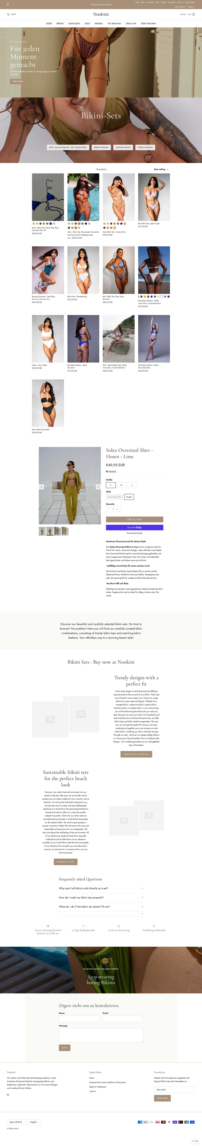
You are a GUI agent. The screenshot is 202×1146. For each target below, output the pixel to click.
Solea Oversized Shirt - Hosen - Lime (129, 454)
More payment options (134, 534)
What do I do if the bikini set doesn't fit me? (84, 907)
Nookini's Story (65, 862)
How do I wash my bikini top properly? (81, 898)
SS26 (148, 2)
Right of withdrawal (97, 1087)
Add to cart (134, 520)
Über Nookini (168, 7)
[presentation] (140, 297)
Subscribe (162, 1099)
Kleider (175, 2)
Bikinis (154, 2)
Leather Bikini (123, 148)
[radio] (33, 224)
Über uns (192, 2)
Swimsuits (162, 2)
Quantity (110, 504)
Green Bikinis (101, 148)
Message (63, 1026)
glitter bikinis (153, 735)
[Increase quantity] (118, 509)
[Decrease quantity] (108, 509)
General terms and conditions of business (107, 1083)
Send (64, 1048)
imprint (92, 1091)
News (91, 1078)
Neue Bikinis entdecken (136, 755)
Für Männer (183, 2)
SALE (169, 2)
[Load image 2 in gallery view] (70, 486)
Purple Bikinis (145, 148)
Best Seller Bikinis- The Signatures (68, 148)
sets (126, 735)
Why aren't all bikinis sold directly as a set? (83, 889)
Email (105, 1013)
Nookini (112, 472)
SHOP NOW (18, 82)
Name (62, 1013)
